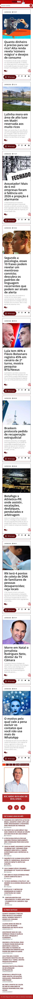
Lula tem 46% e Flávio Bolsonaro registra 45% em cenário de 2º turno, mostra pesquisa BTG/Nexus (13, 959)
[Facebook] (10, 807)
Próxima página (25, 764)
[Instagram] (16, 807)
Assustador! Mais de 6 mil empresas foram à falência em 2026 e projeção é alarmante (12, 935)
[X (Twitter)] (23, 807)
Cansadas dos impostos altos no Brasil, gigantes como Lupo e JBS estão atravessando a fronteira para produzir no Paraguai (16, 822)
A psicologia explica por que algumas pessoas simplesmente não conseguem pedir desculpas (16, 840)
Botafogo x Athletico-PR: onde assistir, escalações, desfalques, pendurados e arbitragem (12, 977)
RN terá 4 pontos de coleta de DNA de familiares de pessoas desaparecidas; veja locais (12, 987)
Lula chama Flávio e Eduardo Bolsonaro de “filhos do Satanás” (17, 869)
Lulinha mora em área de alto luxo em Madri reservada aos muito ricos (12, 925)
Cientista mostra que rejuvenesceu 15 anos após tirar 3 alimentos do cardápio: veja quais (17, 900)
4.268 (17, 764)
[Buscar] (31, 5)
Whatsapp (11, 77)
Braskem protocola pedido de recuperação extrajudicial (12, 968)
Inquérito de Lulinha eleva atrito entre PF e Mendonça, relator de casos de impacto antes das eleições (17, 861)
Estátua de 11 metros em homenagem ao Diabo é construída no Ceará (13, 891)
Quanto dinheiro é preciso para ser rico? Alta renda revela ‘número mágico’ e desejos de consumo (12, 916)
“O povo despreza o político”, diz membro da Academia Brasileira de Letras (17, 883)
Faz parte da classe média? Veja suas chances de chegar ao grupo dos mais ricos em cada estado (17, 832)
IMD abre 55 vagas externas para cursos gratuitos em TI (16, 876)
